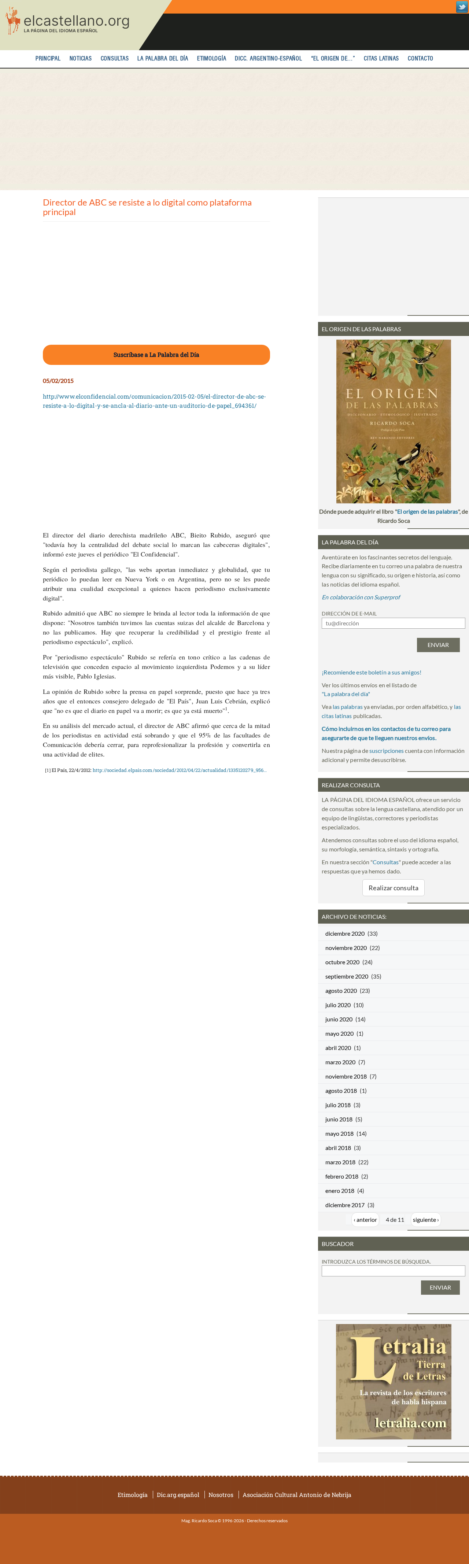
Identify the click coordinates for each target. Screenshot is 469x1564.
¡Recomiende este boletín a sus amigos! (371, 672)
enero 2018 (339, 1190)
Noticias (81, 59)
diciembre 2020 (345, 933)
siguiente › (426, 1219)
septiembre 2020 (346, 976)
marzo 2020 (340, 1061)
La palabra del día (162, 59)
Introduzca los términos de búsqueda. (376, 1261)
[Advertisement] (234, 129)
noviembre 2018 (346, 1076)
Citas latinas (381, 59)
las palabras (348, 706)
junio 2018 (338, 1119)
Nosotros (220, 1494)
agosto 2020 (341, 990)
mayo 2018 (339, 1133)
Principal (48, 59)
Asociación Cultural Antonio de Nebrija (297, 1494)
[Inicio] (86, 25)
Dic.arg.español (178, 1494)
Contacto (420, 59)
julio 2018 (338, 1104)
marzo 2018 (340, 1161)
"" (346, 693)
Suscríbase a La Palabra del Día (156, 354)
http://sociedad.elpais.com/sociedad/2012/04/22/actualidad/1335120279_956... (180, 770)
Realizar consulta (393, 888)
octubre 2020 (342, 961)
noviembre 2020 (346, 947)
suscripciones (386, 750)
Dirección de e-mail (349, 613)
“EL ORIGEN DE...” (333, 59)
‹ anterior (365, 1219)
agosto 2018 (341, 1090)
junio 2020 (338, 1019)
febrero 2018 (341, 1176)
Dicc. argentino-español (268, 59)
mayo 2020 (339, 1033)
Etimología (211, 59)
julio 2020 (338, 1004)
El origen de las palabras (427, 511)
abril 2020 (338, 1047)
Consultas (115, 59)
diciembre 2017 (345, 1204)
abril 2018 (338, 1147)
